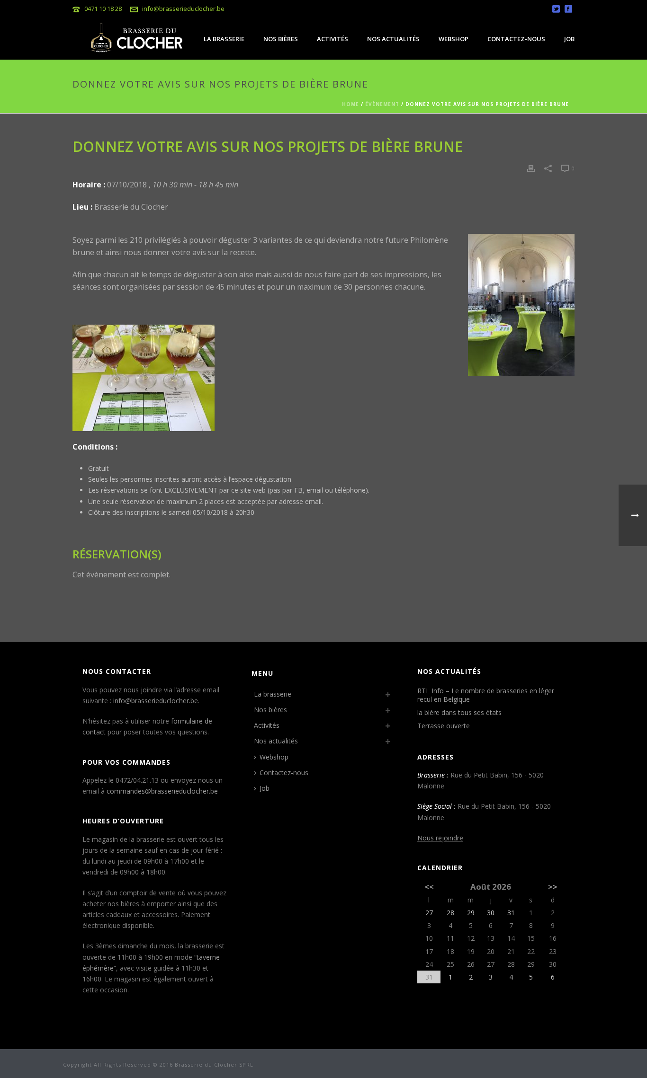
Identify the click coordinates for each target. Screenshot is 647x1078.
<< (429, 886)
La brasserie (224, 39)
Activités (332, 39)
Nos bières (280, 39)
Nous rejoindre (440, 837)
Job (569, 39)
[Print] (531, 167)
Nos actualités (393, 39)
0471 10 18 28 (103, 8)
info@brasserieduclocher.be (183, 8)
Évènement (382, 104)
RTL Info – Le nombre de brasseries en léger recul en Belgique (485, 695)
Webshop (453, 39)
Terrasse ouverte (443, 726)
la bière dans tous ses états (459, 712)
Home (350, 104)
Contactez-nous (516, 39)
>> (552, 886)
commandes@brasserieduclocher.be (162, 790)
